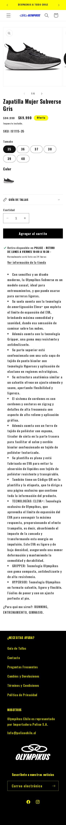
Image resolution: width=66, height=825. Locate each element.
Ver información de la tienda (26, 262)
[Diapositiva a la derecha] (42, 94)
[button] (8, 15)
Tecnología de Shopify (45, 822)
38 (50, 149)
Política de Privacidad (22, 695)
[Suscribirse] (53, 786)
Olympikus (25, 822)
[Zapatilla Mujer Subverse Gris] (8, 181)
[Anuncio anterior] (7, 5)
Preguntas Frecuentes (22, 667)
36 (23, 149)
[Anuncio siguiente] (59, 5)
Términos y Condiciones (23, 685)
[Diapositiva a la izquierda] (24, 94)
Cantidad (9, 210)
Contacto (13, 658)
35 (9, 149)
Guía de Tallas (16, 648)
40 (23, 159)
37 (36, 149)
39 (9, 159)
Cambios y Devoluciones (23, 676)
